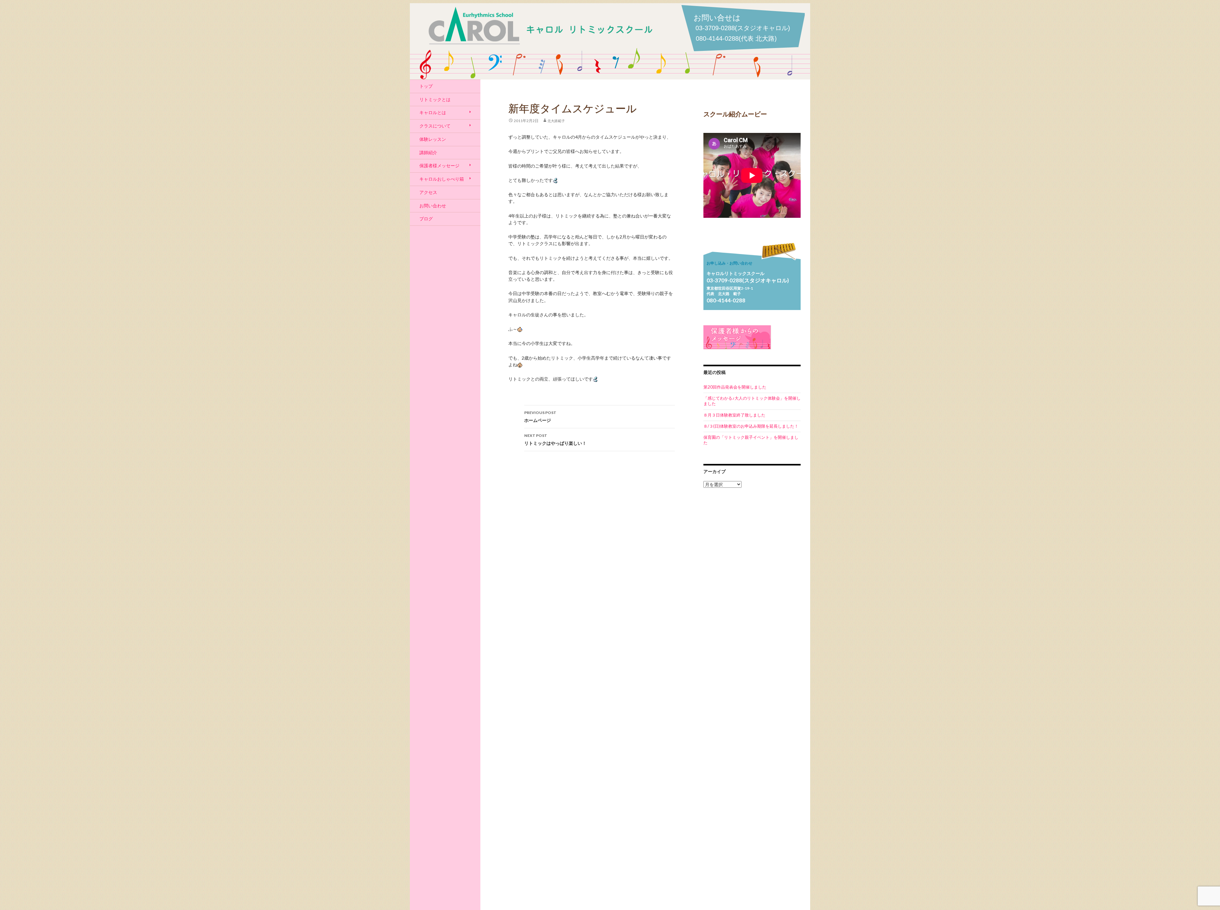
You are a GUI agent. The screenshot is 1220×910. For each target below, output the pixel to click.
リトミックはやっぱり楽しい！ (555, 439)
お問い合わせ (432, 205)
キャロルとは (432, 112)
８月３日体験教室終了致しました (734, 414)
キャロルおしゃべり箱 (441, 179)
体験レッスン (432, 139)
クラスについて (435, 125)
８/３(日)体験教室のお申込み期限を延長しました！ (750, 426)
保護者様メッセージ (439, 165)
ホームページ (540, 416)
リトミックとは (435, 99)
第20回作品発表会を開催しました (734, 387)
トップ (426, 86)
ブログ (426, 218)
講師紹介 (428, 152)
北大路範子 (556, 121)
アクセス (428, 192)
